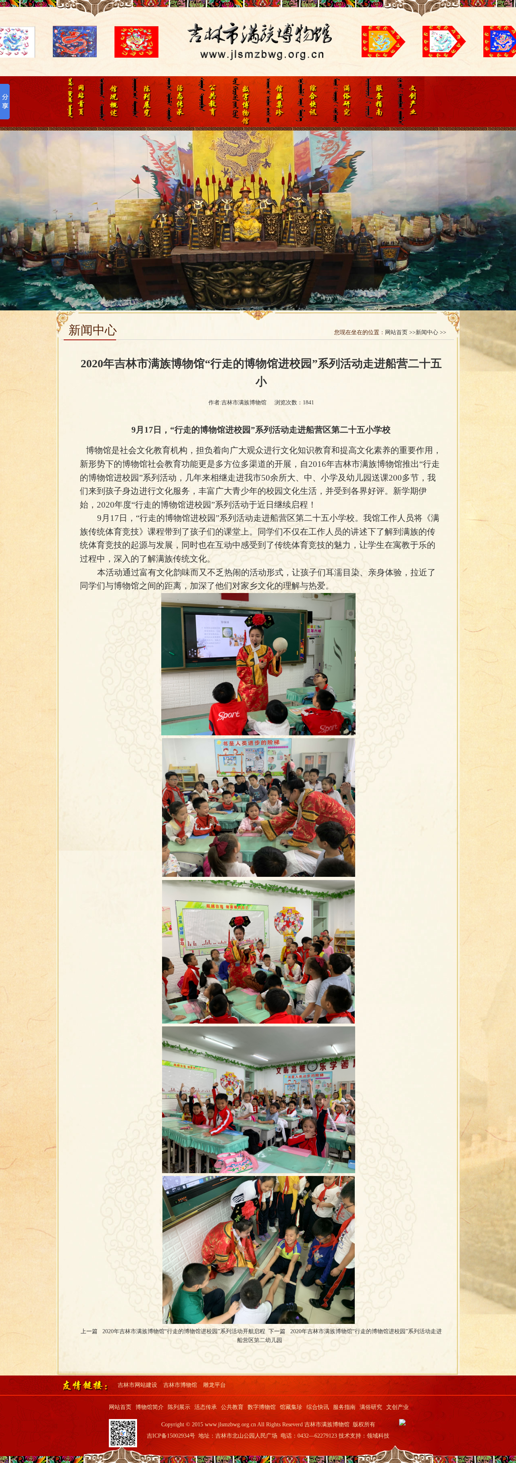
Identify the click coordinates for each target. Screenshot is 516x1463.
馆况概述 (106, 101)
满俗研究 (341, 101)
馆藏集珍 (274, 101)
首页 (73, 101)
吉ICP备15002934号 (171, 1436)
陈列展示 (140, 101)
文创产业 (407, 101)
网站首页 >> (400, 332)
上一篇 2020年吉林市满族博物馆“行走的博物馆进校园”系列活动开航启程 (174, 1331)
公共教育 (207, 101)
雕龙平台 (214, 1385)
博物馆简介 (149, 1407)
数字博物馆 (240, 101)
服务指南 (374, 101)
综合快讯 (307, 101)
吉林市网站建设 (137, 1385)
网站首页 (120, 1407)
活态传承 (173, 101)
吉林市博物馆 (180, 1385)
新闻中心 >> (431, 332)
